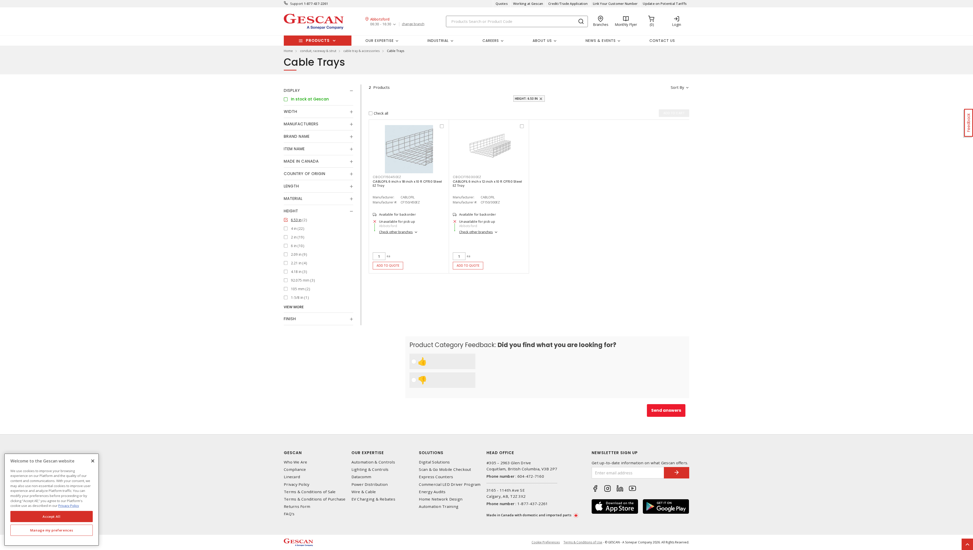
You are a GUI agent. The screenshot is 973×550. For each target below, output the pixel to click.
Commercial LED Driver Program (449, 484)
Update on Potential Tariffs (665, 3)
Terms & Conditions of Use (583, 542)
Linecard (292, 476)
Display (292, 90)
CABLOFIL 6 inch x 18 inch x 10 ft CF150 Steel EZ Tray (407, 183)
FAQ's (289, 513)
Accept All (52, 516)
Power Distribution (369, 484)
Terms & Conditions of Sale (310, 491)
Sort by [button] (677, 87)
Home (288, 50)
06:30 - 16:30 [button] (380, 24)
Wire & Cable (363, 491)
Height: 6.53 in (526, 98)
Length (291, 186)
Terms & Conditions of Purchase (315, 499)
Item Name (294, 148)
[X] (92, 461)
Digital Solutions (434, 462)
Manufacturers (301, 124)
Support (296, 3)
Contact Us (662, 40)
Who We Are (295, 462)
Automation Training (438, 506)
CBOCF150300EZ (467, 177)
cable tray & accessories (361, 50)
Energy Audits (432, 491)
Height (291, 211)
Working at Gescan (528, 3)
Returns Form (297, 506)
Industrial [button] (438, 40)
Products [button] (318, 40)
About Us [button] (542, 40)
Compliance (295, 469)
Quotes (502, 3)
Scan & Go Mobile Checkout (445, 469)
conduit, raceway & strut (318, 50)
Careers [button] (490, 40)
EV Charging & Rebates (373, 499)
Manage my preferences (51, 530)
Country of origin (304, 173)
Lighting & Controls (370, 469)
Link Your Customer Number (615, 3)
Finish (290, 318)
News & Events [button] (601, 40)
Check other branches (396, 232)
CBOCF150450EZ (387, 177)
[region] (51, 499)
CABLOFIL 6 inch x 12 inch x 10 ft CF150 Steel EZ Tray (487, 183)
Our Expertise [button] (379, 40)
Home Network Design (440, 499)
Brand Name (297, 136)
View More (294, 306)
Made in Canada (301, 161)
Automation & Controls (373, 462)
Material (293, 198)
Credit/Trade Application (568, 3)
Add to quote (388, 265)
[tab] (318, 91)
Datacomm (361, 476)
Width (290, 111)
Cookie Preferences (546, 542)
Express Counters (436, 476)
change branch (413, 24)
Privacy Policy (297, 484)
